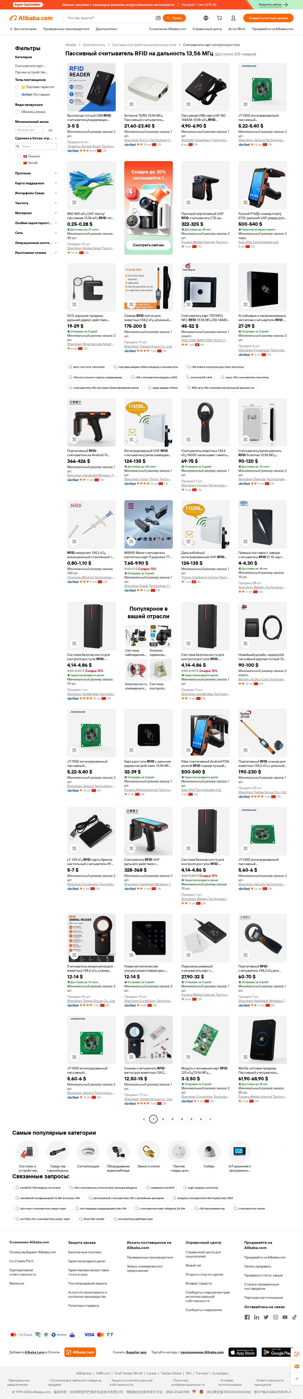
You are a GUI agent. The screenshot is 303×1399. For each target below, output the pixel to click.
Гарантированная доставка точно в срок (88, 1272)
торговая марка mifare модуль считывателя (148, 367)
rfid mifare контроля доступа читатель (218, 367)
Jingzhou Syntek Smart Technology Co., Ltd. (91, 146)
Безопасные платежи (84, 1252)
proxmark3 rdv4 (201, 377)
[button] (158, 18)
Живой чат (193, 1265)
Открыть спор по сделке (204, 1274)
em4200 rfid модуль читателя (40, 1187)
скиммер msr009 (162, 1187)
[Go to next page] (210, 1119)
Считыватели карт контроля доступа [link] (211, 45)
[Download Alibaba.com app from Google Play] (278, 1352)
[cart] (220, 19)
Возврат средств (199, 1283)
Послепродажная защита (87, 1283)
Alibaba (70, 45)
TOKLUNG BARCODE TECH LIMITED (205, 340)
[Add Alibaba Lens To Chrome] (80, 1352)
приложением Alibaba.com (202, 1352)
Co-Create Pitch (21, 1261)
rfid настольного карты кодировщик (97, 377)
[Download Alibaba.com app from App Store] (242, 1352)
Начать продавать (257, 1266)
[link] (297, 1354)
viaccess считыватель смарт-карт (43, 1208)
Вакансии (16, 1283)
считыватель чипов (251, 1208)
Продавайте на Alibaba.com (265, 1257)
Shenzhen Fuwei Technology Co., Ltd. (148, 586)
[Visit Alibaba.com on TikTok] (294, 1317)
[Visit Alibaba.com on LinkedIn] (256, 1317)
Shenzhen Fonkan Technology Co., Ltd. (205, 485)
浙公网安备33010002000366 (229, 1392)
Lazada (152, 1373)
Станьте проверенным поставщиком (261, 1286)
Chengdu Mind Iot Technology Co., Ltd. (91, 577)
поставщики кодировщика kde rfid (103, 1208)
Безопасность (94, 45)
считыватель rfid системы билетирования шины (106, 387)
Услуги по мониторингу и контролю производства (87, 1294)
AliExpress (84, 1373)
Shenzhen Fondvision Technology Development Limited (262, 350)
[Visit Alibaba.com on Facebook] (247, 1317)
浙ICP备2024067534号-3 (272, 1392)
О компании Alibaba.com (29, 1242)
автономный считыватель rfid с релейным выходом (128, 1198)
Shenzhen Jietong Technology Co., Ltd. (262, 140)
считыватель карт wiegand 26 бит (163, 1208)
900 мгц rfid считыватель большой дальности (223, 387)
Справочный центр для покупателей (203, 1254)
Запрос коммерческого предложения (145, 1268)
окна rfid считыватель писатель (247, 377)
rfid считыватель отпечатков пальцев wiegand (105, 1187)
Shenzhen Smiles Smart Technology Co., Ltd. (91, 248)
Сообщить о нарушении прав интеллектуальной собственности (208, 1296)
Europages (220, 1373)
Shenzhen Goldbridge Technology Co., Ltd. (91, 694)
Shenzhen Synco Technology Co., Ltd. (148, 140)
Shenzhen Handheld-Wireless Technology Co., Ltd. (91, 475)
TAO (188, 1373)
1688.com (103, 1373)
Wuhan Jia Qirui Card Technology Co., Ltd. (262, 679)
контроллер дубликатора (135, 1219)
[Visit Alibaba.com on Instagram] (275, 1317)
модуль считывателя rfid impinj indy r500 (205, 1198)
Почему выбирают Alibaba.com (32, 1252)
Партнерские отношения (263, 1297)
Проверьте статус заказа (263, 1275)
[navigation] (36, 582)
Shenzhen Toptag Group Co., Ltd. (148, 346)
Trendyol (202, 1373)
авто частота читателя (88, 367)
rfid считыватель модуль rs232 (156, 377)
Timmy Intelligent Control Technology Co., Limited (205, 577)
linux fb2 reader (94, 1219)
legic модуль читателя (203, 1187)
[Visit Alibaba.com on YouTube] (285, 1317)
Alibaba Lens (35, 1352)
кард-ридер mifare (165, 387)
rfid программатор (212, 1208)
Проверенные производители (150, 1257)
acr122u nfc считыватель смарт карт (45, 1219)
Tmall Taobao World (128, 1373)
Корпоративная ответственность (22, 1272)
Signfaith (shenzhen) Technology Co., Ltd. (205, 140)
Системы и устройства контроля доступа (144, 45)
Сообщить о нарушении (204, 1310)
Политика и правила (83, 1305)
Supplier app (136, 1352)
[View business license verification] (194, 1392)
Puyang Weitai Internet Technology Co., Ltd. (205, 242)
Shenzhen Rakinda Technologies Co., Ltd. (262, 479)
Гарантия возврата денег (87, 1261)
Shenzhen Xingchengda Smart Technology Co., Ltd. (91, 344)
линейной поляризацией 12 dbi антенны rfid (50, 1198)
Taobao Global (171, 1373)
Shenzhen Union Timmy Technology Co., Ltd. (148, 479)
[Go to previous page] (144, 1119)
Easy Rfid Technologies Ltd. (258, 242)
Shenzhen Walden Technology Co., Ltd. (262, 587)
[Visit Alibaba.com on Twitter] (266, 1317)
